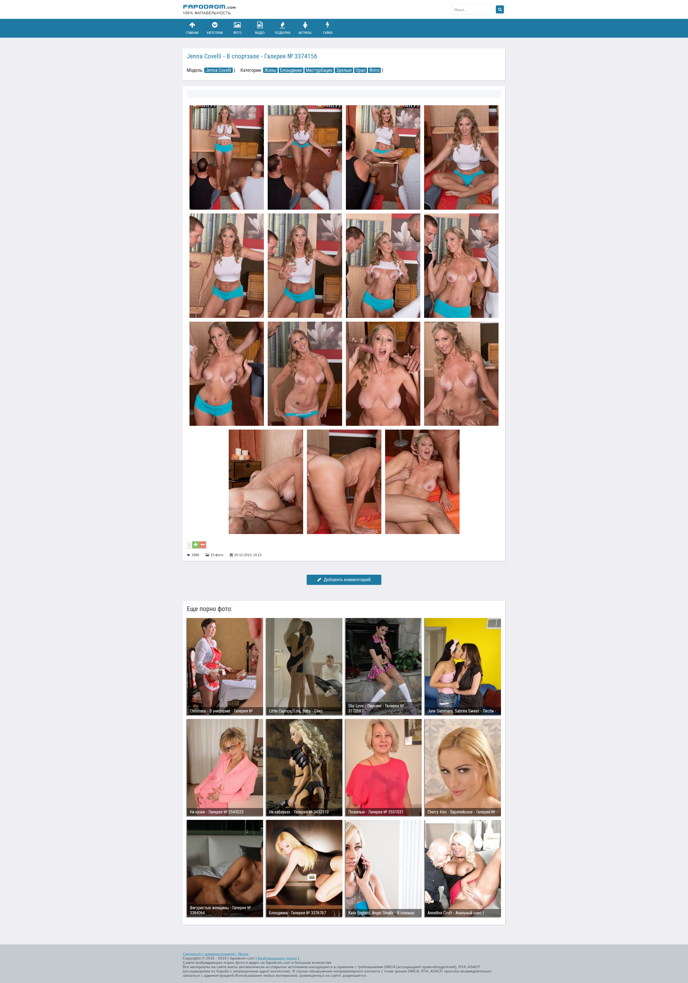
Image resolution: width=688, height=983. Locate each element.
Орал (361, 70)
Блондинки (291, 70)
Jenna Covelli (218, 70)
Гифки (327, 33)
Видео (260, 33)
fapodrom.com (209, 9)
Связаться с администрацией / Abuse (216, 954)
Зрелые (344, 70)
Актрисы (305, 33)
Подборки (282, 33)
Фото (237, 33)
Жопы (270, 70)
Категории (215, 33)
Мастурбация (319, 70)
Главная (192, 33)
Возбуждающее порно (277, 958)
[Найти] (500, 9)
